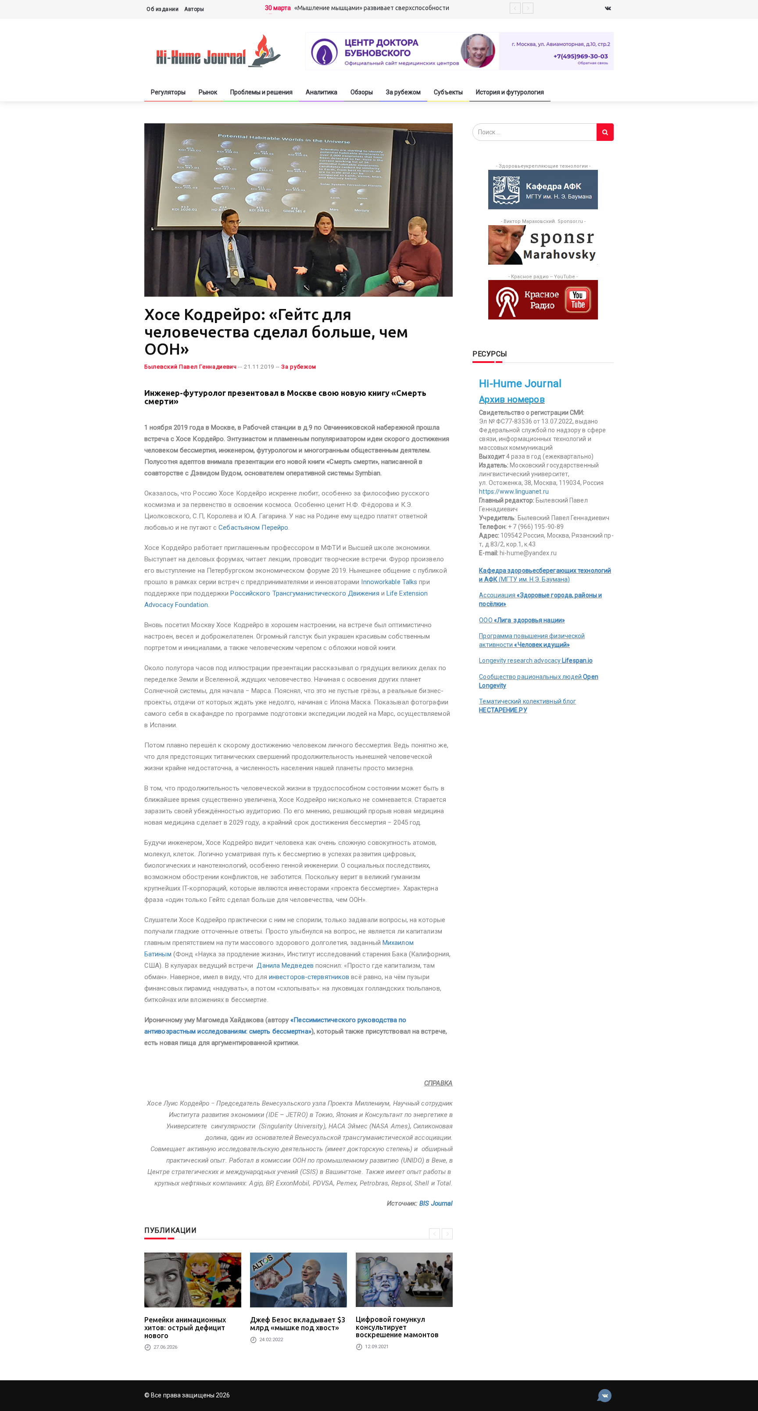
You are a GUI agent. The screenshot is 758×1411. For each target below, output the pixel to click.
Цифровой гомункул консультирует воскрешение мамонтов (397, 1327)
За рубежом (403, 92)
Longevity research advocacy (536, 660)
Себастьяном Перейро (253, 527)
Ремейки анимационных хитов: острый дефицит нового (185, 1327)
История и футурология (510, 92)
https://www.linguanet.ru (513, 491)
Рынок (208, 92)
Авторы (194, 9)
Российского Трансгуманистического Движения (304, 593)
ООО (522, 620)
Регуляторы (168, 92)
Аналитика (321, 92)
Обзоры (361, 92)
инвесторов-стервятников (309, 977)
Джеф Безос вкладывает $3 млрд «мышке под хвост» (297, 1324)
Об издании (163, 9)
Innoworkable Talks (390, 582)
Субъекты (448, 92)
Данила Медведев (285, 965)
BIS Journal (436, 1203)
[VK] (608, 8)
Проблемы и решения (261, 92)
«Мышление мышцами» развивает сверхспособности (371, 7)
